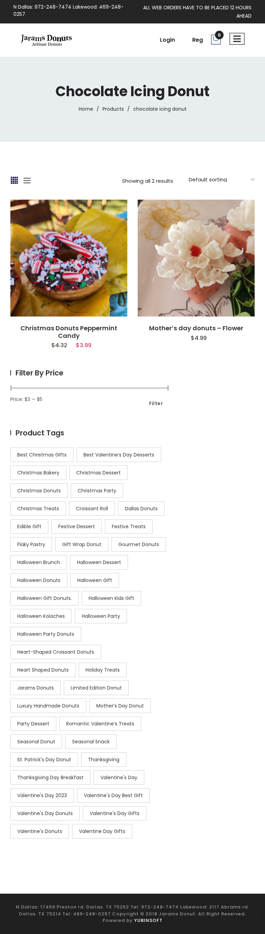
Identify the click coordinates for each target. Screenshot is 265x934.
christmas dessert (98, 472)
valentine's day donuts (45, 813)
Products (113, 109)
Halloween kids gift (111, 598)
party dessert (33, 723)
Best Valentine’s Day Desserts (119, 454)
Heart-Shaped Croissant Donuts (55, 652)
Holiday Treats (103, 669)
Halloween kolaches (41, 616)
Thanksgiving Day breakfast (50, 777)
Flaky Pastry (31, 544)
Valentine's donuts (39, 831)
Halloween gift (94, 580)
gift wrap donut (81, 544)
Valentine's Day (118, 777)
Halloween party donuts (45, 634)
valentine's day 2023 (42, 795)
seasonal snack (91, 741)
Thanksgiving (103, 759)
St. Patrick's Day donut (44, 759)
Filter (156, 403)
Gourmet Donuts (138, 544)
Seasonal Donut (36, 741)
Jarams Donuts (35, 687)
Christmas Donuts (39, 490)
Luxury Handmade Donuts (48, 705)
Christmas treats (38, 508)
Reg (197, 40)
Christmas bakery (38, 472)
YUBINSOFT (148, 920)
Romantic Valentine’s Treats (100, 723)
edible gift (29, 526)
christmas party (97, 490)
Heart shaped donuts (43, 669)
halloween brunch (38, 562)
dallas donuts (141, 508)
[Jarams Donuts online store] (46, 39)
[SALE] (68, 257)
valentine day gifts (102, 831)
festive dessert (76, 526)
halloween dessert (99, 562)
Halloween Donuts (38, 580)
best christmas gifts (42, 454)
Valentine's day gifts (114, 813)
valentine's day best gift (113, 795)
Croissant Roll (92, 508)
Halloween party (101, 616)
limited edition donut (96, 687)
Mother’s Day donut (120, 705)
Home (86, 109)
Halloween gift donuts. (44, 598)
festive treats (129, 526)
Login (167, 40)
